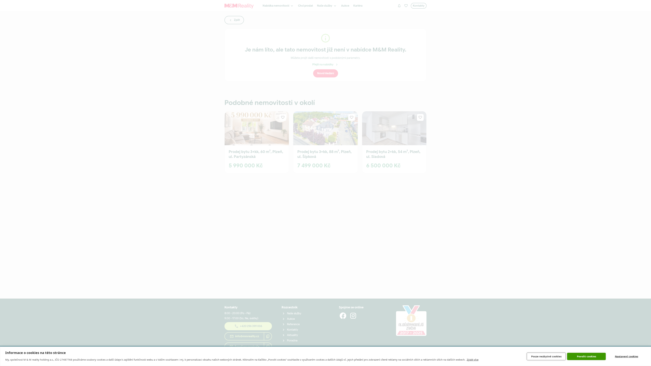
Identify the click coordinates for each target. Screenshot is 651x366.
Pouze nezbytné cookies (546, 356)
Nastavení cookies (626, 356)
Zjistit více (472, 359)
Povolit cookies (586, 356)
